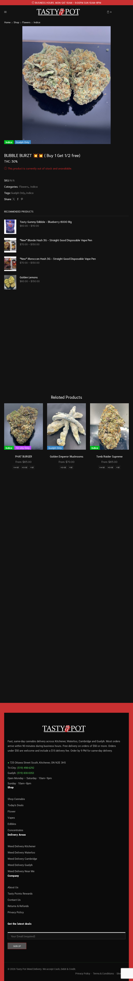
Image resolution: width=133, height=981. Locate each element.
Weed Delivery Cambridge (22, 858)
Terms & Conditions (103, 973)
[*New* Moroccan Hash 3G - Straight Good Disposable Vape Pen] (10, 263)
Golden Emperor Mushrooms (66, 456)
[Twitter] (14, 199)
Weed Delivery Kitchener (22, 846)
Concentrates (15, 830)
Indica (37, 22)
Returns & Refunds (18, 906)
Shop (16, 22)
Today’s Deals (16, 805)
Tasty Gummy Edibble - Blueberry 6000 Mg (46, 221)
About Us (13, 887)
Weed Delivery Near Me (21, 871)
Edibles (12, 824)
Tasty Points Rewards (20, 893)
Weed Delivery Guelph (20, 865)
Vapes (11, 817)
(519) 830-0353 (25, 773)
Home (7, 22)
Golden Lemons (29, 277)
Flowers (26, 22)
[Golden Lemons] (10, 282)
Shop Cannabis (16, 799)
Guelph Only (18, 192)
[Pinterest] (21, 199)
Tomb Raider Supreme (109, 456)
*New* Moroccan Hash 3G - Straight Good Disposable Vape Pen (58, 258)
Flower (11, 811)
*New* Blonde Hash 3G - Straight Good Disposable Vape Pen (56, 240)
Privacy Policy (16, 912)
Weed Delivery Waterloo (21, 852)
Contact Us (14, 899)
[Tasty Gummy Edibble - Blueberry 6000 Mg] (10, 227)
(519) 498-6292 (25, 767)
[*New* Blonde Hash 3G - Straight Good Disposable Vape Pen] (10, 245)
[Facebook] (18, 199)
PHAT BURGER (23, 456)
